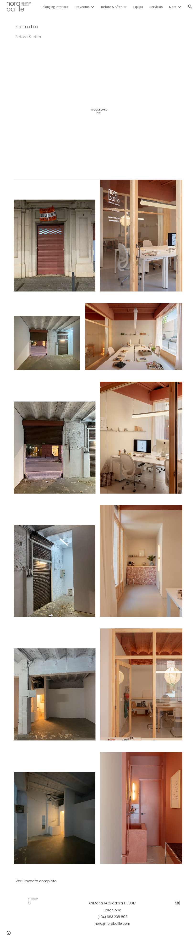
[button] (190, 6)
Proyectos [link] (82, 7)
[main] (98, 31)
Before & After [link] (111, 7)
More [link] (173, 7)
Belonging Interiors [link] (54, 7)
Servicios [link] (156, 7)
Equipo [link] (138, 7)
